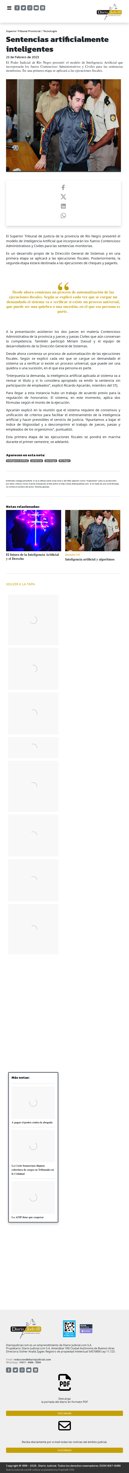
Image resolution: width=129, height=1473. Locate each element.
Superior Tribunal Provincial (23, 31)
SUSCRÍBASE (65, 1450)
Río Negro (65, 460)
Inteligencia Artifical (17, 460)
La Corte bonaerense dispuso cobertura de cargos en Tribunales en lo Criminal (33, 1170)
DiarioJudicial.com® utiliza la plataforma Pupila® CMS (40, 1470)
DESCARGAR (64, 1413)
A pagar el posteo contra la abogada (32, 1122)
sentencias (36, 460)
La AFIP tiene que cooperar (28, 1217)
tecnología (51, 460)
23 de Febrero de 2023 (22, 57)
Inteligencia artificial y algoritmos (90, 559)
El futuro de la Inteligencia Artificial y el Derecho (32, 556)
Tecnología (50, 31)
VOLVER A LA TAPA (20, 584)
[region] (33, 984)
